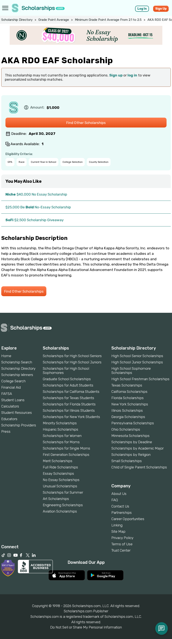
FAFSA (6, 394)
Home (6, 356)
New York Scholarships (129, 404)
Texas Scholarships (126, 385)
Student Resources (16, 412)
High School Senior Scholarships (137, 356)
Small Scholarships (126, 461)
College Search (13, 381)
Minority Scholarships (60, 423)
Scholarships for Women (62, 436)
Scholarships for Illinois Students (69, 410)
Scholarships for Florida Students (69, 404)
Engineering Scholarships (63, 505)
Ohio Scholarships (125, 429)
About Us (118, 494)
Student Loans (13, 400)
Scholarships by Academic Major (137, 448)
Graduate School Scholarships (67, 379)
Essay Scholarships (58, 473)
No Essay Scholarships (61, 480)
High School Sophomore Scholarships (131, 370)
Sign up (115, 75)
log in (132, 75)
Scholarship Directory (17, 20)
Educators (9, 419)
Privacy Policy (122, 538)
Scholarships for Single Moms (66, 448)
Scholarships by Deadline (131, 442)
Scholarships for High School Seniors (72, 356)
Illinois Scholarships (127, 410)
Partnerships (121, 512)
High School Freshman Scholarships (140, 379)
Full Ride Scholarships (60, 467)
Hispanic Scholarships (60, 429)
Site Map (118, 531)
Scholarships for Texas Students (68, 398)
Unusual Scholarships (60, 486)
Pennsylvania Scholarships (132, 423)
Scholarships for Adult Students (68, 385)
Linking (116, 525)
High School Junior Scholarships (137, 362)
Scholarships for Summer (63, 492)
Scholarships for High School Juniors (72, 362)
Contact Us (120, 506)
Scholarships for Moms (61, 442)
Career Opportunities (127, 519)
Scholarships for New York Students (71, 417)
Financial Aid (11, 387)
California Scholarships (129, 391)
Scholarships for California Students (71, 391)
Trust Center (120, 550)
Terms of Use (122, 544)
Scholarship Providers (18, 425)
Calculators (10, 406)
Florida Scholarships (127, 398)
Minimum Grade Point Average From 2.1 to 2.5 (108, 20)
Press (5, 431)
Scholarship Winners (17, 375)
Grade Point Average (53, 20)
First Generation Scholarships (66, 454)
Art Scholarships (56, 499)
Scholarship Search (16, 362)
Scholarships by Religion (131, 454)
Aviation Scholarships (60, 511)
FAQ (114, 500)
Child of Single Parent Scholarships (139, 467)
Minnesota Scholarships (130, 436)
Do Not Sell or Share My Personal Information (86, 627)
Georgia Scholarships (128, 417)
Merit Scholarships (57, 461)
